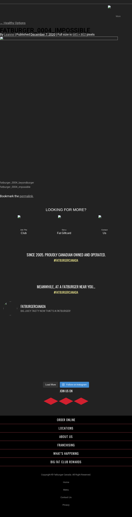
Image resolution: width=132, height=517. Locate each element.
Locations (66, 428)
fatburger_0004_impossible (15, 187)
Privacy (66, 505)
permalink (26, 196)
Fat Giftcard (64, 232)
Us (104, 232)
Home (66, 482)
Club (23, 232)
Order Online (66, 420)
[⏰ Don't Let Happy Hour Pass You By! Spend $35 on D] (98, 366)
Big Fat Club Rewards (66, 462)
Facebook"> (51, 403)
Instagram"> (66, 403)
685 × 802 (79, 34)
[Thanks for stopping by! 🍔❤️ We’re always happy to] (34, 325)
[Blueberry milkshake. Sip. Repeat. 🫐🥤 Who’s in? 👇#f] (34, 360)
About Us (66, 436)
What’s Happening (66, 453)
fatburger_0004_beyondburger (17, 182)
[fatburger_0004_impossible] (59, 39)
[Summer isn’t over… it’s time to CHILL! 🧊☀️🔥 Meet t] (98, 335)
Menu (66, 489)
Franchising (66, 445)
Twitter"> (81, 403)
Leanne (9, 34)
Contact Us (66, 497)
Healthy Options (13, 23)
